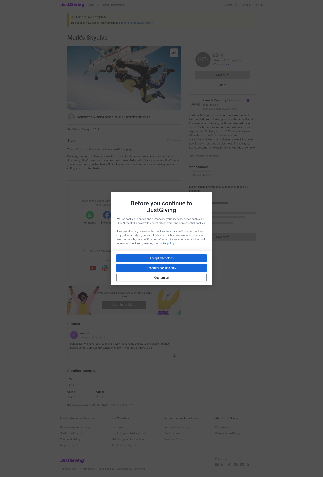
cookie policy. (167, 243)
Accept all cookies (162, 258)
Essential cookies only (161, 268)
